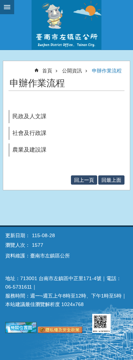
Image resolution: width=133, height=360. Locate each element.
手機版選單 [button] (7, 7)
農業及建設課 (29, 150)
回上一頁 (84, 180)
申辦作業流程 (107, 70)
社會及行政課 (29, 133)
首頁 (47, 70)
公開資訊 (72, 70)
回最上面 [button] (111, 180)
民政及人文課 (29, 116)
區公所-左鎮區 (66, 25)
